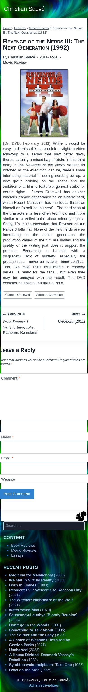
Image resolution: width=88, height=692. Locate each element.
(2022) (37, 580)
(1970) (30, 610)
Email (7, 458)
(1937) (37, 635)
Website (8, 479)
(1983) (28, 585)
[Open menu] (82, 8)
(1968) (46, 665)
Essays (17, 555)
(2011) (71, 318)
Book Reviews (23, 545)
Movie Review (15, 62)
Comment (10, 378)
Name (7, 437)
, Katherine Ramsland (20, 324)
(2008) (37, 575)
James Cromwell (17, 294)
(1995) (37, 630)
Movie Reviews (24, 550)
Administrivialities (44, 685)
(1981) (35, 625)
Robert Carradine (49, 294)
